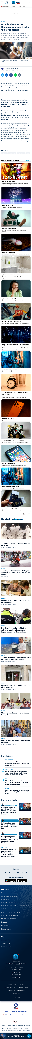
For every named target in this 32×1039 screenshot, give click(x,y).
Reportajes (5, 926)
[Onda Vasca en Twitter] (5, 872)
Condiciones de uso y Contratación (16, 991)
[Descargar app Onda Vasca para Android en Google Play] (10, 880)
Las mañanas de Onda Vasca (10, 893)
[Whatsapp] (15, 75)
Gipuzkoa (4, 847)
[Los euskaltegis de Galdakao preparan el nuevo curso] (16, 673)
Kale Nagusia (5, 899)
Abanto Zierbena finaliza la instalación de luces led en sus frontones (16, 659)
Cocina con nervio (6, 946)
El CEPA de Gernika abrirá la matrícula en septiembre (15, 601)
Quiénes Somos (12, 985)
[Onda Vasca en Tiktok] (26, 872)
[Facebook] (11, 75)
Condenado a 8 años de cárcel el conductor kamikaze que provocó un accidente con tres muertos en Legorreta (9, 853)
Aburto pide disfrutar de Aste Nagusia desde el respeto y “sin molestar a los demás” (15, 573)
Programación (6, 929)
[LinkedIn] (6, 75)
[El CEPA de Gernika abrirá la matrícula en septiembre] (16, 588)
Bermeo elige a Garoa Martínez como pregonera (15, 741)
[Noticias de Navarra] (22, 1014)
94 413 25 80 (17, 965)
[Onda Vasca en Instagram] (18, 872)
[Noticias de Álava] (8, 1014)
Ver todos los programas (8, 919)
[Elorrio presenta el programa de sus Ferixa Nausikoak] (16, 701)
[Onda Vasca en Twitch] (22, 872)
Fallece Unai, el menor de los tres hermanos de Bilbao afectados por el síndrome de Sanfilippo (16, 782)
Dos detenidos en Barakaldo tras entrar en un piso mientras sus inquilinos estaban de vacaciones (14, 630)
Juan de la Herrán (6, 940)
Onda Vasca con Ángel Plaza (9, 915)
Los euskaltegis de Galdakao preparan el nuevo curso (15, 686)
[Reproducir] (21, 808)
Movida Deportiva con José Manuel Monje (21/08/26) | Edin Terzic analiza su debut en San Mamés (8, 810)
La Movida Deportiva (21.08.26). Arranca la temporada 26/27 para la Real (9, 825)
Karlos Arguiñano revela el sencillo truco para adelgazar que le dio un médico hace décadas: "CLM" (16, 773)
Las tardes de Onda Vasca (9, 896)
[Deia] (7, 1011)
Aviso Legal (21, 985)
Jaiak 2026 (22, 6)
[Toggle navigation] (2, 2)
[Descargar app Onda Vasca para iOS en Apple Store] (22, 880)
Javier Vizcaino (5, 943)
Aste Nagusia (5, 6)
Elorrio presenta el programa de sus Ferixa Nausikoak (15, 714)
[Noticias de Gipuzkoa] (19, 1011)
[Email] (19, 75)
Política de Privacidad (9, 988)
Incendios (14, 6)
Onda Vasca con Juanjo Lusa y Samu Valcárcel (15, 906)
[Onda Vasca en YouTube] (14, 872)
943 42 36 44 (17, 969)
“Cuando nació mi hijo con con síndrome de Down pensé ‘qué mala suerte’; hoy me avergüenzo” (17, 763)
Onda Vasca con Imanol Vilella (10, 912)
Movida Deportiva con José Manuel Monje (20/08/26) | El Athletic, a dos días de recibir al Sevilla (9, 839)
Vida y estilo (9, 760)
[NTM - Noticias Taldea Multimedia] (16, 1006)
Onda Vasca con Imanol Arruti (10, 909)
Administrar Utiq (16, 993)
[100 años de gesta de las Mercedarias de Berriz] (16, 531)
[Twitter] (2, 75)
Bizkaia (3, 541)
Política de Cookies (23, 988)
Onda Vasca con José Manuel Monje (12, 902)
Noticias (4, 922)
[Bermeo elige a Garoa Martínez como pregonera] (16, 728)
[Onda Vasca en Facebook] (9, 872)
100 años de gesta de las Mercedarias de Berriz (15, 544)
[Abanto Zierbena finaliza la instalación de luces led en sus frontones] (16, 645)
